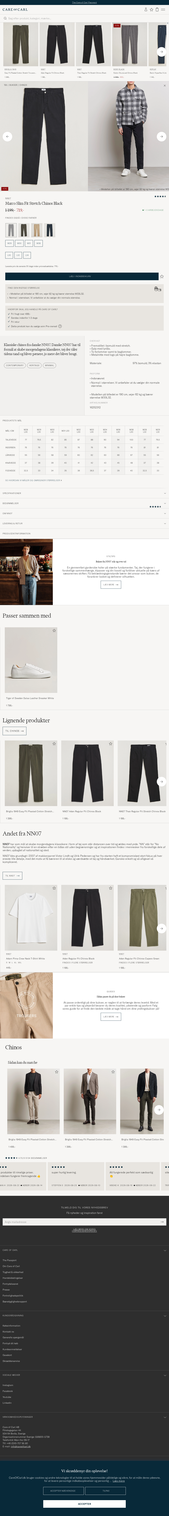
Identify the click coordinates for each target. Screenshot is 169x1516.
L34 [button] (27, 255)
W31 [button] (29, 243)
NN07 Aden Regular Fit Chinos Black (82, 811)
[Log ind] (146, 10)
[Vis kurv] (157, 9)
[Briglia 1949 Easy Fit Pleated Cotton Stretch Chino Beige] (33, 1136)
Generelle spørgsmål (13, 1337)
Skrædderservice (11, 1361)
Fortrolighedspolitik (13, 1295)
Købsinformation (11, 1325)
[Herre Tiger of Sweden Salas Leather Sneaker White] (31, 660)
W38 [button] (38, 243)
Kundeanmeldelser (12, 1349)
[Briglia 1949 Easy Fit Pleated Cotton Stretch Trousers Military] (31, 808)
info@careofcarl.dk (21, 1446)
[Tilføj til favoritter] (53, 631)
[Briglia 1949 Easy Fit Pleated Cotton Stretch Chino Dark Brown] (90, 1136)
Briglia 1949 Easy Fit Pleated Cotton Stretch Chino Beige (32, 1139)
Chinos (23, 85)
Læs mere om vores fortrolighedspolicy (84, 1230)
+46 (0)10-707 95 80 (17, 1443)
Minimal (49, 365)
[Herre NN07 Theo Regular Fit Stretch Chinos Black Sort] (93, 44)
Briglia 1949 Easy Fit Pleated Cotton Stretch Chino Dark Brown (88, 1139)
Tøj (5, 85)
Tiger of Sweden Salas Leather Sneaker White (30, 698)
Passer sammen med (27, 615)
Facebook (8, 1391)
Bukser (13, 85)
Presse (6, 1289)
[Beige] (37, 230)
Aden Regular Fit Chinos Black (52, 73)
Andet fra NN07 (22, 833)
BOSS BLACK (119, 69)
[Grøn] (24, 230)
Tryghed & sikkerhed (13, 1272)
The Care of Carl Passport (84, 2)
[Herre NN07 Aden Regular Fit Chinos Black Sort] (57, 44)
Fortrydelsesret (10, 1283)
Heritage (34, 365)
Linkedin (7, 1402)
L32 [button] (18, 255)
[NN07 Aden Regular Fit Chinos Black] (87, 808)
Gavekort (7, 1355)
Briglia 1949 (10, 69)
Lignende (26, 720)
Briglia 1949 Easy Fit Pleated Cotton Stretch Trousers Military (29, 811)
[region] (84, 1176)
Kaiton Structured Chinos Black (125, 73)
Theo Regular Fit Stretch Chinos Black (91, 73)
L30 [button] (9, 255)
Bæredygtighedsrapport (15, 1301)
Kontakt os (8, 1331)
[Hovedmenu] (163, 9)
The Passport (10, 1260)
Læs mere (108, 585)
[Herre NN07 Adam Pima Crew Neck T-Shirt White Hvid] (31, 917)
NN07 (43, 69)
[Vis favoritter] (151, 9)
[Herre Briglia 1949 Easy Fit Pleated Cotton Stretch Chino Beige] (33, 1101)
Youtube (7, 1397)
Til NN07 (10, 876)
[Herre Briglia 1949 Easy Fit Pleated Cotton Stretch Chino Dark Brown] (90, 1101)
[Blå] (49, 230)
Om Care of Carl (11, 1266)
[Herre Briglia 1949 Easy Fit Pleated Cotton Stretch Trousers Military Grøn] (20, 44)
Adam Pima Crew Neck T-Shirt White (25, 958)
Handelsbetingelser (13, 1277)
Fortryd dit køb (10, 1343)
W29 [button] (9, 243)
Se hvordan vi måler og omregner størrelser (32, 480)
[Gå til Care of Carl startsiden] (15, 9)
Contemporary (15, 365)
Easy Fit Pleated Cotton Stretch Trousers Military (20, 73)
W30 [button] (19, 243)
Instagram (8, 1385)
